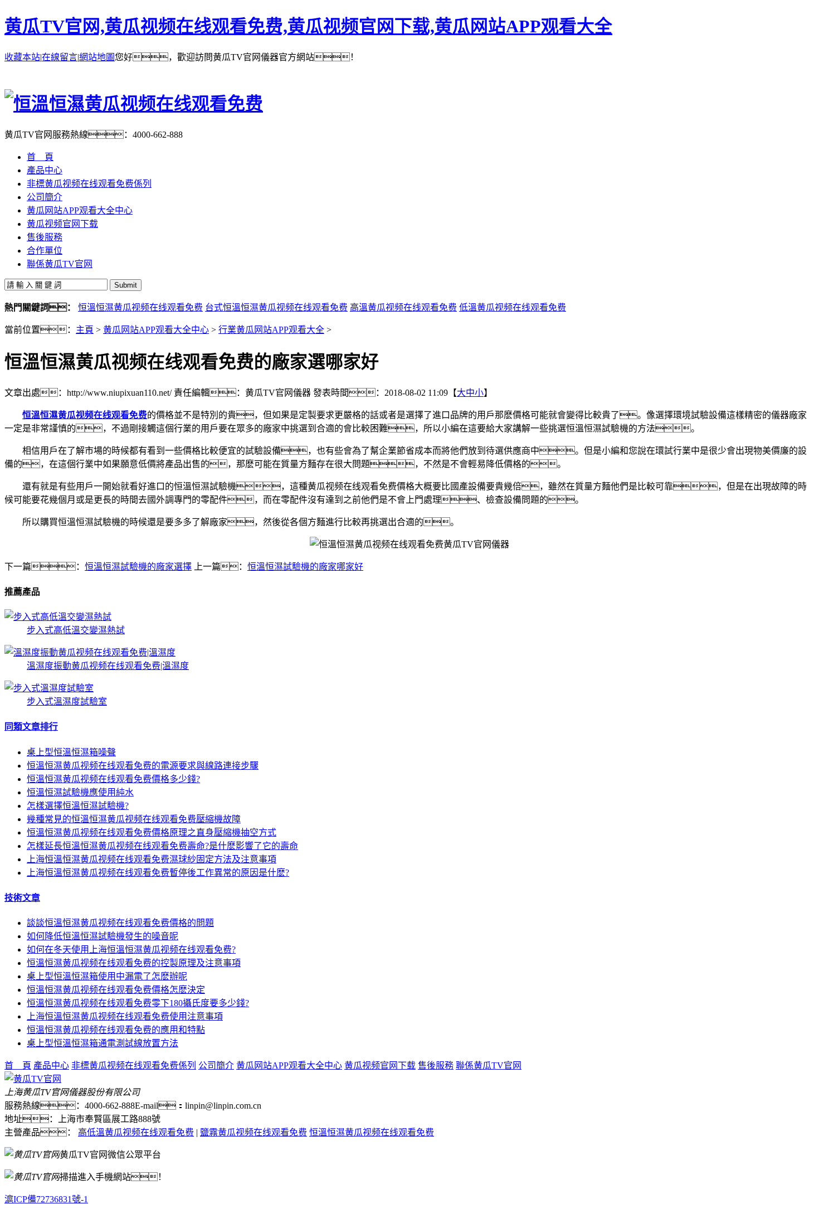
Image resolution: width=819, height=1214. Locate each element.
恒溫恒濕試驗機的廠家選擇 (138, 566)
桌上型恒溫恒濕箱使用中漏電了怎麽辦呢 (107, 976)
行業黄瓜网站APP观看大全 (271, 329)
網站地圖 (97, 57)
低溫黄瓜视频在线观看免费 (512, 307)
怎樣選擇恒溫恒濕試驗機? (78, 805)
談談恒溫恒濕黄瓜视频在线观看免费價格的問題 (120, 923)
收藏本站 (22, 57)
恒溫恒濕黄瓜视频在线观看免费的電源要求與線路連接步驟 (143, 765)
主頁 (85, 329)
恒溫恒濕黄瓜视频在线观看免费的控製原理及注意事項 (134, 963)
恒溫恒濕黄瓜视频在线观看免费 (140, 307)
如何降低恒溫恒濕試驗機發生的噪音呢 (102, 936)
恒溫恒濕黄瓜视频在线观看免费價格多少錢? (113, 779)
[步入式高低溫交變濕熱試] (57, 616)
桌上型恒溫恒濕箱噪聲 (71, 752)
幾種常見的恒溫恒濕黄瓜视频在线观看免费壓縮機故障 (134, 819)
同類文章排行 (31, 726)
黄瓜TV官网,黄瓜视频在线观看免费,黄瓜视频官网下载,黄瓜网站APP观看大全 (308, 26)
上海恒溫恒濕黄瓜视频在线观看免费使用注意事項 (125, 1016)
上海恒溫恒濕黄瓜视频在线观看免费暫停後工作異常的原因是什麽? (158, 872)
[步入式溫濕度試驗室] (49, 688)
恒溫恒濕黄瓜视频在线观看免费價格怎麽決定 (116, 989)
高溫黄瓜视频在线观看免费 (403, 307)
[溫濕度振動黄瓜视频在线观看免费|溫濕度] (90, 652)
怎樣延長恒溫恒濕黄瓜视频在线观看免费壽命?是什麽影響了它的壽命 (162, 846)
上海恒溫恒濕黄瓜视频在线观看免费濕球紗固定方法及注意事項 (151, 859)
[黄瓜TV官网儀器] (32, 1079)
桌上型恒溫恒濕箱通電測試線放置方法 (102, 1043)
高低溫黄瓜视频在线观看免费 (136, 1132)
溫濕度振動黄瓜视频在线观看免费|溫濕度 (108, 666)
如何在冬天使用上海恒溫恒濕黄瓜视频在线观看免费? (131, 949)
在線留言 (59, 57)
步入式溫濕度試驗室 (67, 701)
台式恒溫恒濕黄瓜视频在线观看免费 (276, 307)
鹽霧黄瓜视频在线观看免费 (253, 1132)
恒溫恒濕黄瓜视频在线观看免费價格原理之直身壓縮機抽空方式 (151, 832)
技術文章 (22, 897)
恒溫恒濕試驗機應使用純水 (80, 792)
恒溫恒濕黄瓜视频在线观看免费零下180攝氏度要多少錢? (138, 1003)
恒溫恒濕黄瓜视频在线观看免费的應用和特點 (116, 1030)
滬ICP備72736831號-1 (46, 1199)
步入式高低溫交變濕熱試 (76, 630)
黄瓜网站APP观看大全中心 (156, 329)
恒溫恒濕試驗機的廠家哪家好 (305, 566)
